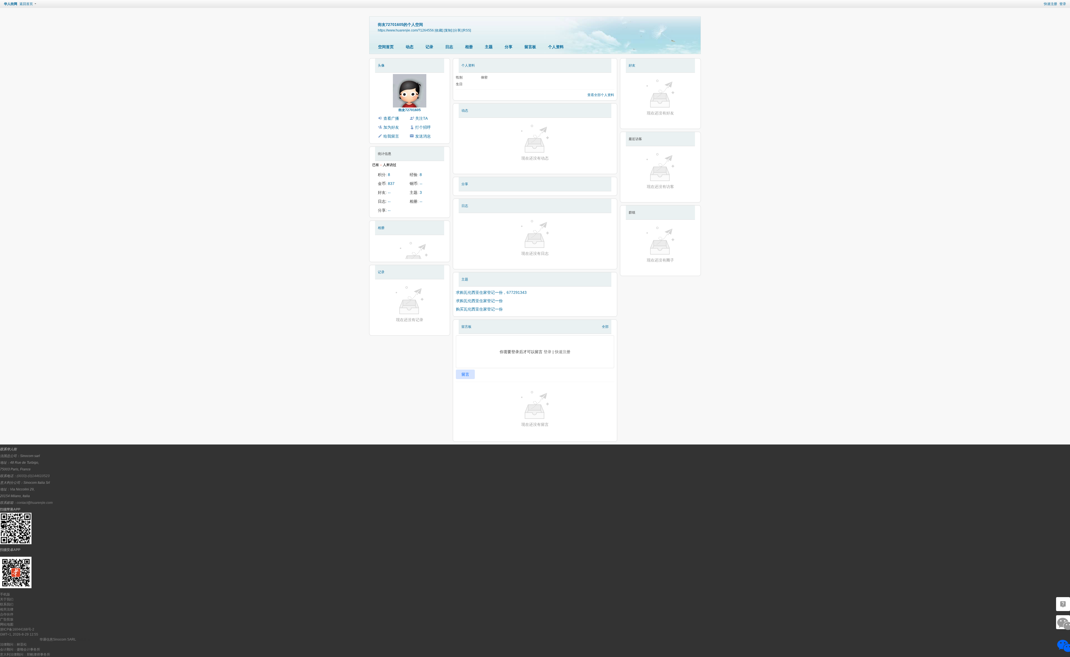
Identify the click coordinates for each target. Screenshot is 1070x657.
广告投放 (6, 619)
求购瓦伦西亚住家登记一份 (479, 301)
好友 (632, 65)
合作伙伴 (6, 614)
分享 (508, 47)
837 (391, 183)
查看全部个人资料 (600, 95)
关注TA (421, 118)
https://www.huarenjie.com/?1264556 (406, 30)
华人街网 (10, 4)
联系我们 (6, 604)
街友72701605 (409, 110)
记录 (429, 47)
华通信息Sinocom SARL (58, 639)
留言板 (530, 47)
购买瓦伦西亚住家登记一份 (479, 309)
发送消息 (423, 136)
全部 (605, 327)
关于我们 (6, 599)
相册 (469, 47)
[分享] (457, 30)
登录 (1062, 4)
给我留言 (391, 136)
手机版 (5, 594)
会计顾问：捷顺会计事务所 (20, 649)
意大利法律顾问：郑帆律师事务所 (25, 654)
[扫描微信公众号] (1063, 604)
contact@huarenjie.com (35, 503)
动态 (410, 47)
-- (421, 183)
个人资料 (556, 47)
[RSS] (466, 30)
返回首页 (26, 4)
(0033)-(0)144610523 (33, 476)
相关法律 (6, 609)
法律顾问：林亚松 (13, 644)
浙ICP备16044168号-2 (17, 629)
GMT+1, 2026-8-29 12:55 (19, 634)
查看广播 (391, 118)
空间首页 (386, 47)
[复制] (448, 30)
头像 (381, 65)
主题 (489, 47)
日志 (449, 47)
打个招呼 (423, 127)
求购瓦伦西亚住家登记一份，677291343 (491, 292)
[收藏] (439, 30)
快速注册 (1050, 4)
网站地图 (6, 624)
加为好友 (391, 127)
